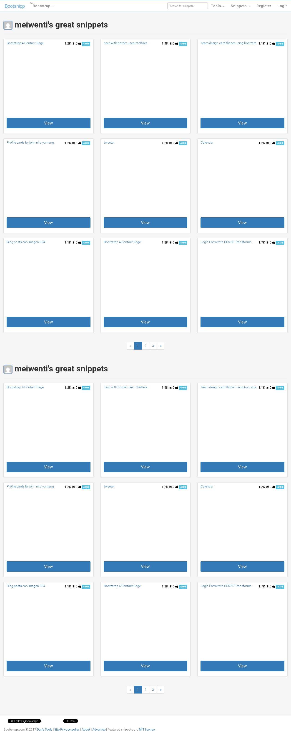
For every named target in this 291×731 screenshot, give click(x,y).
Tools (216, 6)
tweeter (109, 142)
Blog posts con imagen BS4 (26, 242)
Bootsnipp (15, 5)
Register (263, 6)
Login (283, 6)
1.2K (68, 43)
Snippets (239, 6)
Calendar (207, 142)
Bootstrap (41, 5)
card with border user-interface (125, 43)
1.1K (262, 43)
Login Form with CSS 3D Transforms (226, 242)
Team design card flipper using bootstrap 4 (231, 43)
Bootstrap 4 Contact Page (25, 43)
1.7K (262, 242)
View (48, 123)
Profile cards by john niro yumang (30, 142)
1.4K (165, 43)
